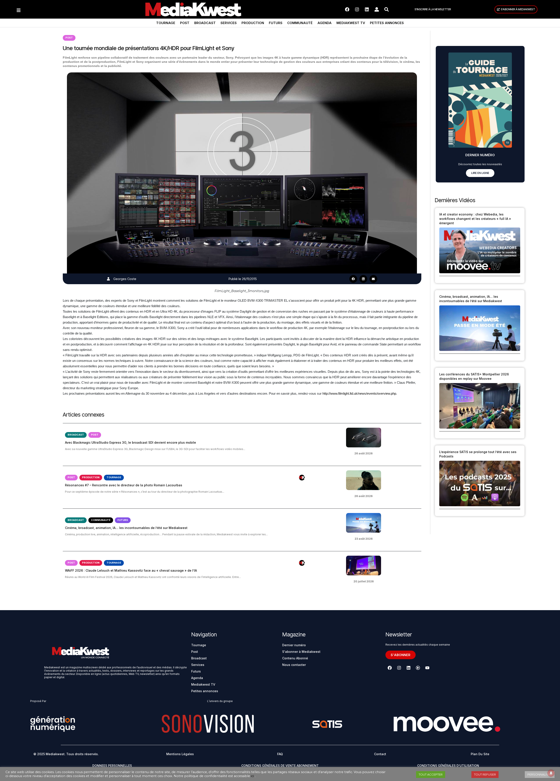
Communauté (300, 23)
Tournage (165, 23)
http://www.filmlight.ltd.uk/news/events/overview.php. (359, 393)
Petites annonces (387, 23)
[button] (353, 279)
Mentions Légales (180, 754)
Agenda (324, 23)
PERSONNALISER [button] (539, 774)
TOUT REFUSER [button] (485, 774)
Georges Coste (124, 279)
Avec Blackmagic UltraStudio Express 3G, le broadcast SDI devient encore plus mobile (130, 442)
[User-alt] (376, 9)
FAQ (280, 754)
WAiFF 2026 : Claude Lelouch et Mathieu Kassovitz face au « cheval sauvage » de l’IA (131, 570)
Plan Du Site (480, 754)
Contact (380, 754)
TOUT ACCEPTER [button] (431, 774)
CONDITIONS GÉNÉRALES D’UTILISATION (448, 765)
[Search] (386, 9)
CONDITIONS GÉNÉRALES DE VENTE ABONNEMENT (280, 765)
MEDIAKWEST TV (350, 23)
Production (253, 23)
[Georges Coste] (108, 278)
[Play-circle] (418, 668)
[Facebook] (347, 9)
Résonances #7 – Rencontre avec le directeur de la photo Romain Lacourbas (123, 485)
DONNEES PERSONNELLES (112, 765)
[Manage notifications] (551, 773)
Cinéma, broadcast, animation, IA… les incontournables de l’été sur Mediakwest (126, 528)
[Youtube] (427, 668)
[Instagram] (357, 9)
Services (228, 23)
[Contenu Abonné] (302, 477)
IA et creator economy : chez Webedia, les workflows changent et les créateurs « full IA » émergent (475, 218)
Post (184, 23)
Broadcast (205, 23)
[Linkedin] (366, 9)
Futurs (275, 23)
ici (252, 776)
